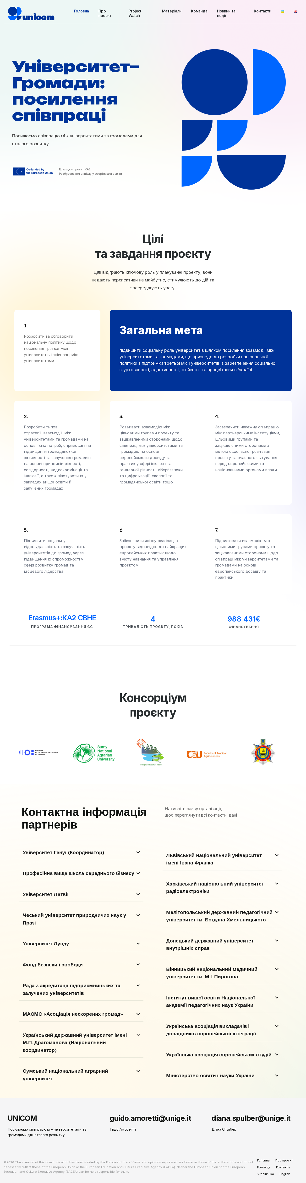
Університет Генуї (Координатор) (63, 852)
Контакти (283, 1167)
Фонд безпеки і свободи (53, 964)
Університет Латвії (46, 894)
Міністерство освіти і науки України (210, 1075)
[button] (81, 852)
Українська (265, 1174)
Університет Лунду (46, 943)
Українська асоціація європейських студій (219, 1054)
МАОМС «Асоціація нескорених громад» (73, 1014)
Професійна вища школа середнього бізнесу (78, 873)
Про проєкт (284, 1160)
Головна (263, 1160)
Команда (264, 1167)
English (285, 1174)
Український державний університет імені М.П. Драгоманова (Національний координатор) (75, 1042)
